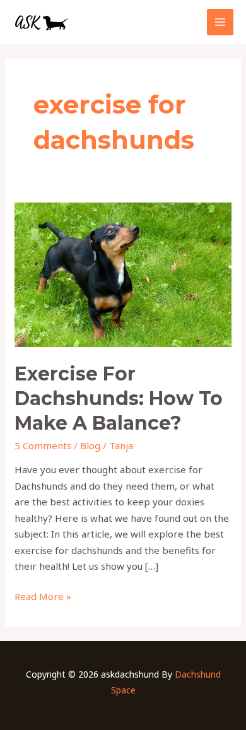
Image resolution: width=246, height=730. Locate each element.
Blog (90, 445)
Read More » (43, 596)
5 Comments (43, 445)
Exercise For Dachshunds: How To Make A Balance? (119, 398)
